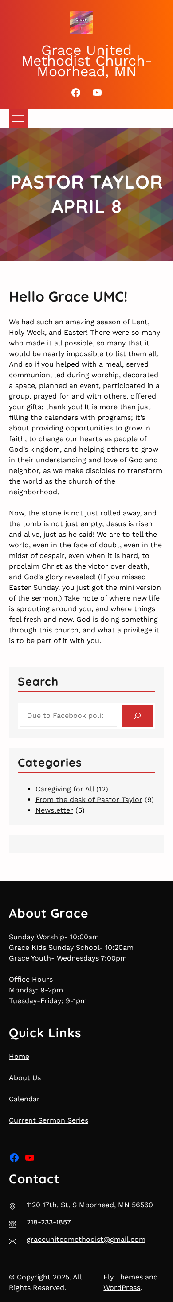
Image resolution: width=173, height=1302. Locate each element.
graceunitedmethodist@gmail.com (86, 1239)
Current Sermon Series (48, 1120)
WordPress (121, 1287)
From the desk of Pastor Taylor (88, 799)
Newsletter (54, 810)
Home (19, 1056)
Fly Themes (123, 1277)
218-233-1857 (49, 1222)
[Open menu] (18, 118)
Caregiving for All (64, 789)
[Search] (137, 716)
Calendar (24, 1099)
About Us (25, 1077)
